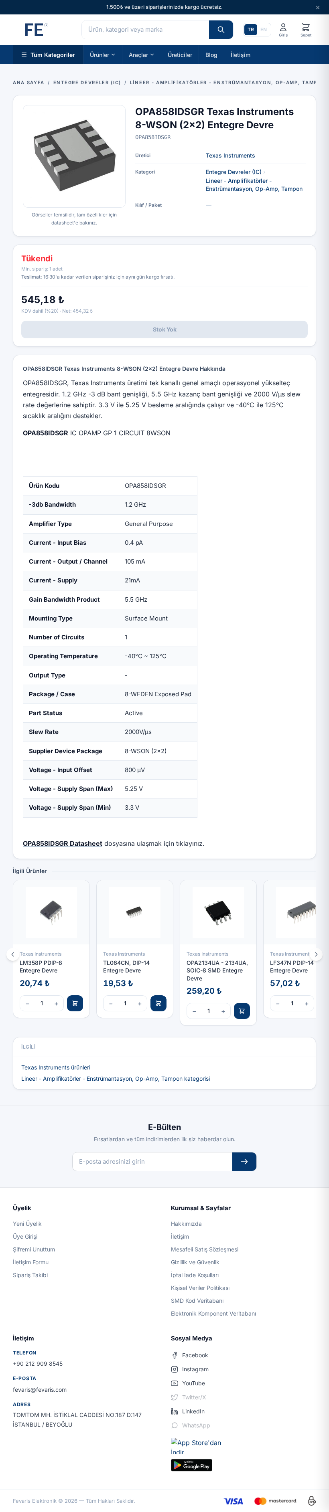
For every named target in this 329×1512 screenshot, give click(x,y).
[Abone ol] (244, 1161)
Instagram (195, 1369)
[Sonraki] (316, 954)
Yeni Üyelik (27, 1223)
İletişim (240, 54)
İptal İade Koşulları (195, 1274)
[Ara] (221, 29)
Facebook (195, 1355)
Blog (211, 54)
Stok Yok (165, 329)
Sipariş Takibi (30, 1274)
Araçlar (138, 54)
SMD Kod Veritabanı (197, 1300)
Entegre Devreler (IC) (234, 171)
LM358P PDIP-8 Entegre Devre (41, 966)
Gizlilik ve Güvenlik (195, 1262)
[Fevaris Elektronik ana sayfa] (36, 30)
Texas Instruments (230, 155)
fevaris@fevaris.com (40, 1389)
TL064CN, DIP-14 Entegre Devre (126, 966)
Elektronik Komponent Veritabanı (213, 1313)
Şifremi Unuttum (34, 1249)
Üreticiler (180, 54)
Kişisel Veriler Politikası (200, 1287)
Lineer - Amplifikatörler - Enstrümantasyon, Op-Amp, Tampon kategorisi (115, 1078)
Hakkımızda (186, 1223)
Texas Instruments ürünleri (55, 1067)
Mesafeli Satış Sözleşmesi (204, 1249)
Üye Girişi (25, 1236)
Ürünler (99, 54)
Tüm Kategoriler (52, 54)
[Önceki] (12, 954)
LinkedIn (193, 1411)
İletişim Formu (31, 1262)
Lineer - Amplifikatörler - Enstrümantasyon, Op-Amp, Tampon (254, 184)
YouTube (193, 1383)
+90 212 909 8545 (38, 1363)
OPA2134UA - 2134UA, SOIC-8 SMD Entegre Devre (217, 970)
